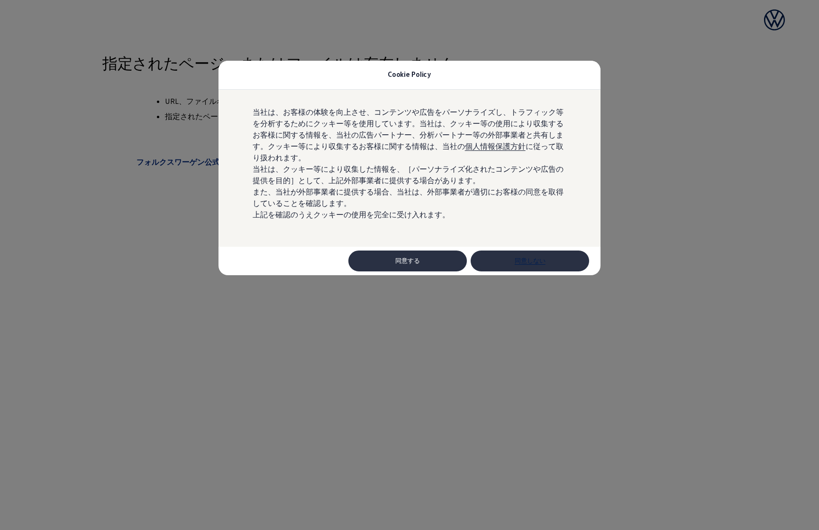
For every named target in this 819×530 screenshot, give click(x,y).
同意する (407, 260)
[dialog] (409, 265)
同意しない (530, 260)
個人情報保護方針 (495, 146)
